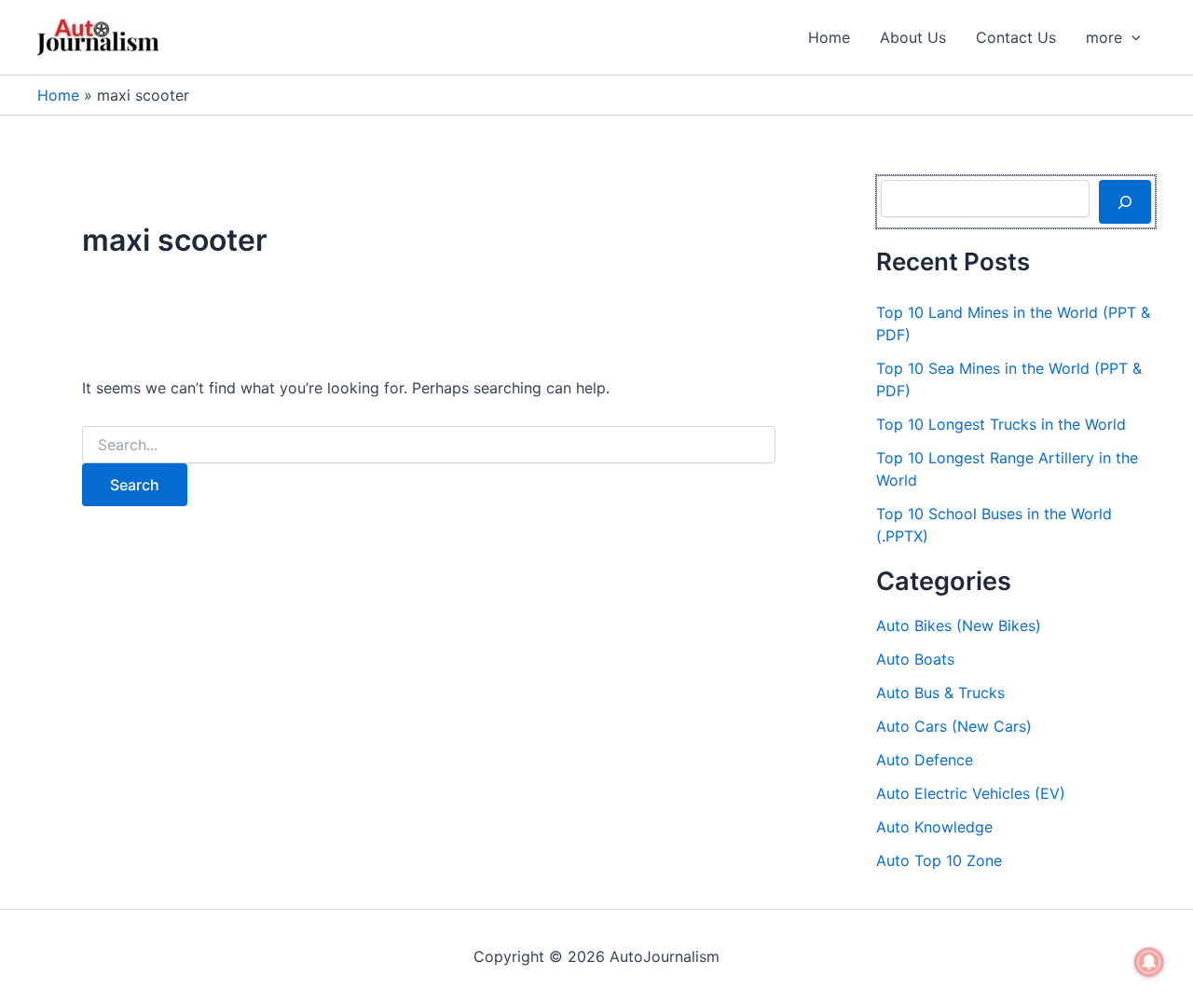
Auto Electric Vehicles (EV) (970, 793)
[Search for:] (428, 445)
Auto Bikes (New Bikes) (958, 625)
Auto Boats (915, 659)
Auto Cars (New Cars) (954, 726)
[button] (1131, 37)
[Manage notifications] (1149, 962)
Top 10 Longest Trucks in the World (1001, 424)
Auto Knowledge (934, 827)
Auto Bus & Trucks (940, 692)
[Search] (1125, 201)
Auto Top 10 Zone (939, 860)
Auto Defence (924, 759)
